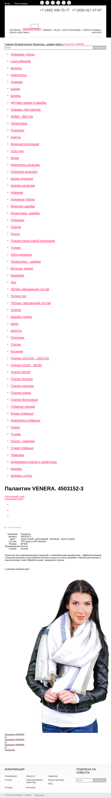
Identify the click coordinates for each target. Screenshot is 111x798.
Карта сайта (39, 795)
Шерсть (59, 44)
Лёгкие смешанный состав (30, 289)
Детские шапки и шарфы (28, 102)
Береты (16, 68)
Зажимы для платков (26, 109)
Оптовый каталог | (32, 29)
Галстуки (17, 151)
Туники (16, 247)
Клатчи (16, 137)
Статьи (8, 780)
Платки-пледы (21, 393)
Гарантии (52, 776)
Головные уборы (23, 54)
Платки (16, 227)
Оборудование (21, 254)
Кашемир (17, 275)
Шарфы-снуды (21, 475)
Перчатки (17, 130)
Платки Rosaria (22, 379)
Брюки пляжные (22, 413)
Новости (30, 776)
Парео (15, 427)
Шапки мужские (22, 178)
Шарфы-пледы (21, 317)
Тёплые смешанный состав (31, 303)
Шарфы (16, 469)
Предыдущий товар (15, 496)
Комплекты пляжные (25, 420)
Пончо (15, 234)
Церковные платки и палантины (34, 462)
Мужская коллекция (25, 144)
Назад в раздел (14, 527)
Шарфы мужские (23, 185)
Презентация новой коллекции (33, 241)
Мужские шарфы (23, 206)
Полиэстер (18, 296)
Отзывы (9, 787)
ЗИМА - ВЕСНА (22, 116)
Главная (9, 44)
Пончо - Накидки (23, 441)
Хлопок (16, 310)
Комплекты (19, 75)
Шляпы (16, 96)
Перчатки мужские (24, 171)
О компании (11, 776)
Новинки (17, 192)
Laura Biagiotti (21, 61)
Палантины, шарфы (25, 213)
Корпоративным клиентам (34, 781)
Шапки (15, 89)
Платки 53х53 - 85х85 (26, 365)
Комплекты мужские (25, 165)
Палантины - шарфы (44, 44)
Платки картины (22, 386)
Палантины (19, 123)
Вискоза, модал (22, 268)
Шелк (14, 323)
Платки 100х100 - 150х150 (30, 358)
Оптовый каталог (23, 44)
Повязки (17, 82)
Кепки (15, 158)
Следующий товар (14, 499)
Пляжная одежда (23, 406)
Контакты (31, 787)
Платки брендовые (24, 399)
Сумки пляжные (22, 448)
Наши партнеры (56, 780)
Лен (13, 282)
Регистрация (21, 3)
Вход (7, 3)
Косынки (17, 351)
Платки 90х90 (20, 372)
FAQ (50, 784)
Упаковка (17, 455)
